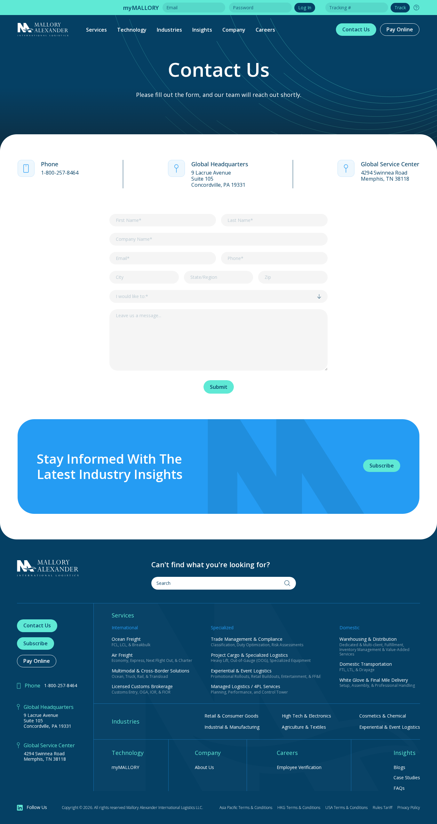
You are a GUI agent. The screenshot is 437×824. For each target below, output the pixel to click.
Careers (265, 29)
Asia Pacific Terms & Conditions (245, 807)
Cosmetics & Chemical (382, 716)
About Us (204, 767)
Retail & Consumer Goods (231, 716)
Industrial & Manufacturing (231, 727)
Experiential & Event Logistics (389, 727)
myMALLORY (125, 767)
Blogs (399, 767)
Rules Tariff (382, 807)
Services (96, 29)
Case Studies (406, 778)
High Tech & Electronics (306, 716)
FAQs (399, 788)
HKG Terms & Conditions (298, 807)
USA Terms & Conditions (346, 807)
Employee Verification (299, 767)
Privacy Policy (408, 807)
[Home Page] (48, 568)
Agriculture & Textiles (304, 727)
